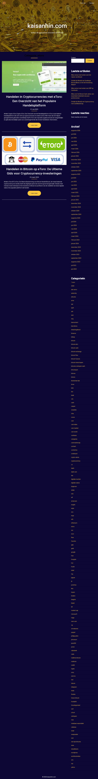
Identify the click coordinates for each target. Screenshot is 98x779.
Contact (91, 3)
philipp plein (74, 636)
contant (73, 446)
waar (72, 731)
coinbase (74, 435)
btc (72, 391)
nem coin (74, 621)
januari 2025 (75, 200)
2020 (72, 286)
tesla (72, 690)
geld (72, 548)
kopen (73, 592)
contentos (74, 450)
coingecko (74, 439)
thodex (73, 694)
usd (72, 709)
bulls (72, 395)
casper (73, 406)
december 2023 (76, 247)
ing (72, 574)
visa (72, 720)
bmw (72, 384)
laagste (73, 599)
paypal (73, 632)
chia (72, 413)
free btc (73, 541)
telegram (74, 687)
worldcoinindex (75, 756)
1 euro (73, 282)
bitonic (73, 377)
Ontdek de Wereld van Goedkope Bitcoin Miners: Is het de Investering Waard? (81, 82)
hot (72, 563)
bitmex (73, 373)
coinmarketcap (75, 442)
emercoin (74, 501)
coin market (74, 428)
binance (73, 333)
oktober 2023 (75, 254)
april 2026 (74, 145)
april (72, 308)
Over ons (83, 3)
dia (72, 475)
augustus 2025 (75, 174)
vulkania (73, 727)
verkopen (74, 716)
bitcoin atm (74, 344)
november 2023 (76, 251)
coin (72, 421)
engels (73, 504)
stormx (73, 676)
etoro (72, 526)
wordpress (74, 752)
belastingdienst (75, 329)
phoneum (74, 639)
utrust (73, 712)
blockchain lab (75, 380)
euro (72, 534)
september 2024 (76, 214)
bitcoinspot (74, 370)
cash (72, 402)
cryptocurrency (75, 461)
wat (72, 738)
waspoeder (74, 734)
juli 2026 (73, 134)
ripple (73, 669)
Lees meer (34, 125)
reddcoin (73, 661)
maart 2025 (74, 192)
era (72, 512)
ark (72, 311)
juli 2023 (73, 265)
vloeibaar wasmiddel (77, 723)
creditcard (74, 453)
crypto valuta (75, 457)
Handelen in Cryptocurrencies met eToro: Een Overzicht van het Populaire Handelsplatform (34, 101)
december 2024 (76, 203)
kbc (72, 588)
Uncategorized (75, 705)
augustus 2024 (75, 218)
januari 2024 (75, 243)
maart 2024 (74, 236)
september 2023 (76, 258)
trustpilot (74, 701)
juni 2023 (74, 269)
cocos (73, 417)
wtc (72, 760)
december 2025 (76, 159)
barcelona (74, 326)
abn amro (74, 289)
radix (72, 654)
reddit (73, 665)
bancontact (74, 322)
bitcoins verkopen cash (78, 366)
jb (71, 581)
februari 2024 (75, 240)
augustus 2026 (75, 130)
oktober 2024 (75, 210)
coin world (74, 432)
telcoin (73, 683)
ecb (72, 494)
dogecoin (74, 486)
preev (73, 647)
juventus (73, 585)
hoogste (73, 559)
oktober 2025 (75, 167)
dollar (73, 490)
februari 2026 (75, 152)
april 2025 (74, 189)
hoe (72, 555)
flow (72, 537)
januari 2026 (75, 156)
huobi (73, 566)
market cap (74, 610)
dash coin (74, 472)
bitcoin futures (75, 359)
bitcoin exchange (76, 351)
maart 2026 (74, 148)
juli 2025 (73, 178)
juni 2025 (74, 181)
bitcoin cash (74, 348)
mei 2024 (74, 229)
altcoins (73, 297)
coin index (74, 424)
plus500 (73, 643)
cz (72, 464)
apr (72, 304)
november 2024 (76, 207)
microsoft (74, 614)
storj (72, 672)
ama (72, 300)
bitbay (73, 337)
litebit (73, 603)
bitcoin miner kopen (77, 362)
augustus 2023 (75, 262)
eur (72, 530)
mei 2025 (74, 185)
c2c (72, 399)
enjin (72, 508)
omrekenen (74, 628)
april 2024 (74, 232)
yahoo (73, 767)
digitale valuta (75, 483)
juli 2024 (73, 221)
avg (72, 319)
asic (72, 315)
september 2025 (76, 170)
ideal (72, 570)
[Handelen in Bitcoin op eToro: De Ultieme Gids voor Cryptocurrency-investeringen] (34, 150)
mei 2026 (74, 141)
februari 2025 (75, 196)
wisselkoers (74, 749)
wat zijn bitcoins (76, 741)
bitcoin (73, 340)
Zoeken (73, 57)
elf (72, 497)
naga (72, 617)
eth (72, 519)
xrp (72, 763)
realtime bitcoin (76, 658)
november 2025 (76, 163)
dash (72, 468)
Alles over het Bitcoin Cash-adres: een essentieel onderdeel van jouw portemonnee (82, 96)
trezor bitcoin (75, 698)
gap (72, 545)
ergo (72, 515)
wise (72, 745)
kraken (73, 596)
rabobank (74, 650)
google (73, 552)
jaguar (73, 577)
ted (72, 679)
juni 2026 (74, 138)
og (72, 625)
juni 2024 (74, 225)
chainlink (73, 410)
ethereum (74, 523)
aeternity (74, 293)
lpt (72, 607)
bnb (72, 388)
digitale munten (76, 479)
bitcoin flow (74, 355)
